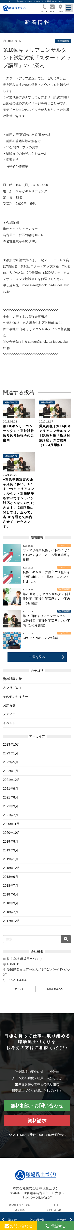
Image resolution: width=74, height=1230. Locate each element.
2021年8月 (10, 797)
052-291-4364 (16, 1135)
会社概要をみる (55, 989)
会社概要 (20, 1210)
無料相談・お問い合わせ (37, 1105)
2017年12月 (11, 921)
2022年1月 (10, 771)
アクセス (19, 989)
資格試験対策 (12, 679)
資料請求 (37, 1120)
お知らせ (9, 705)
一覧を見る (37, 657)
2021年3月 (10, 806)
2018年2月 (10, 912)
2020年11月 (11, 824)
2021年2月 (10, 815)
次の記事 (62, 1219)
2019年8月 (10, 841)
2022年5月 (10, 762)
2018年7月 (10, 885)
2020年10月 (11, 832)
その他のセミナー (15, 696)
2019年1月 (10, 859)
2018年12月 (11, 868)
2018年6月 (10, 894)
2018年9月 (10, 876)
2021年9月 (10, 788)
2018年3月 (10, 903)
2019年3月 (10, 850)
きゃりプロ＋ (12, 687)
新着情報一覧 (37, 1219)
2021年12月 (11, 779)
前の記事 (12, 1219)
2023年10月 (11, 744)
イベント (9, 723)
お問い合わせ (54, 1210)
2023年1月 (10, 753)
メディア (9, 714)
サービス (54, 1205)
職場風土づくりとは (20, 1205)
